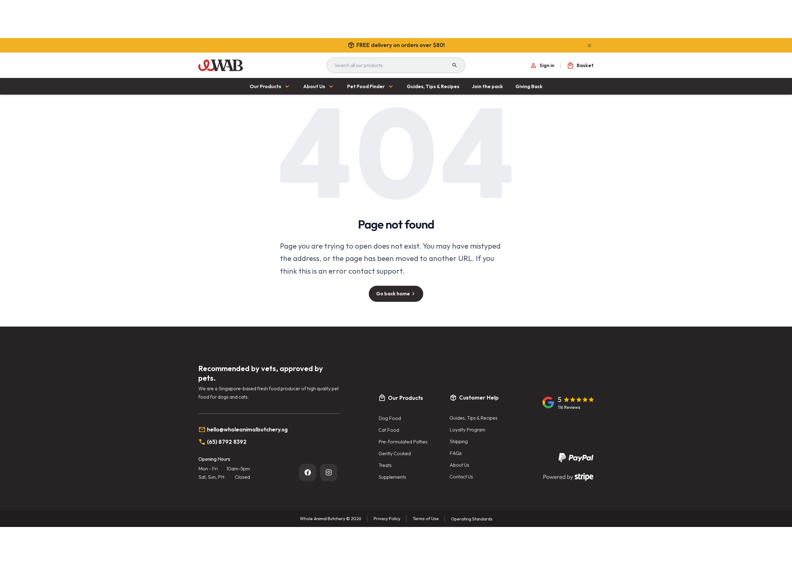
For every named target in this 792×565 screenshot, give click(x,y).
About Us (459, 465)
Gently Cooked (394, 453)
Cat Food (388, 430)
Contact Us (461, 476)
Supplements (392, 477)
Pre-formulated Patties (403, 442)
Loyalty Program (467, 429)
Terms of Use (426, 518)
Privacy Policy (387, 518)
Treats (385, 465)
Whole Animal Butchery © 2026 (330, 518)
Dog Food (389, 418)
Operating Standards (472, 519)
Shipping (459, 441)
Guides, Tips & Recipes (473, 418)
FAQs (456, 453)
